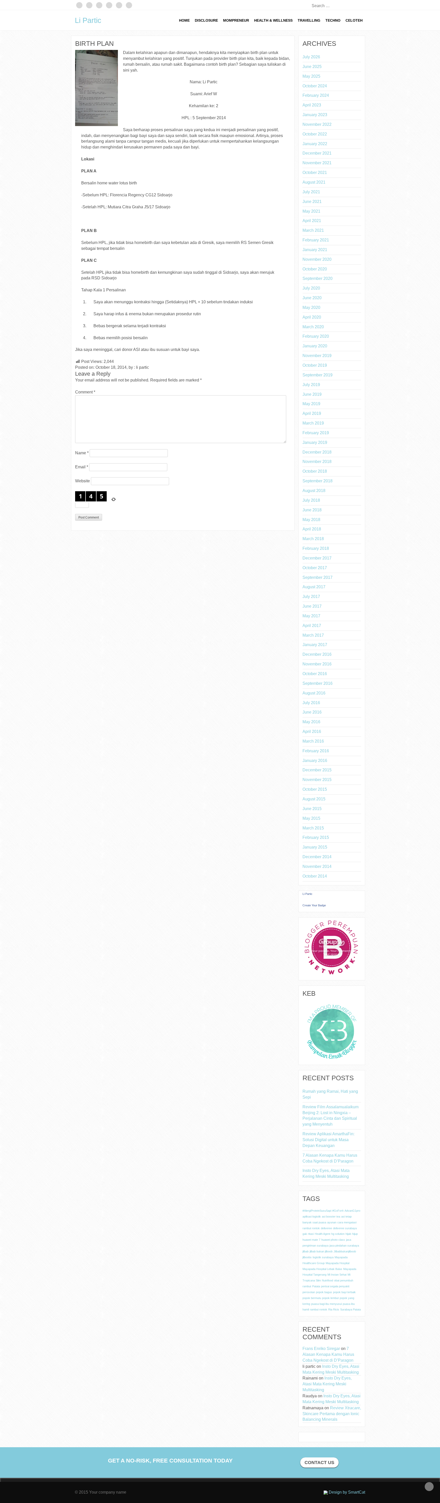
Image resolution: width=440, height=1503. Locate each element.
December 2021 (317, 153)
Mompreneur (236, 20)
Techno (332, 20)
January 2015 (314, 847)
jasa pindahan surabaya (344, 1245)
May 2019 (311, 404)
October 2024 (314, 86)
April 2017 (311, 625)
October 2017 (314, 568)
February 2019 (315, 433)
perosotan (308, 1292)
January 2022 (314, 144)
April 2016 (311, 731)
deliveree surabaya (345, 1228)
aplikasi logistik (311, 1216)
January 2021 (314, 250)
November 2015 (317, 779)
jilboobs (307, 1257)
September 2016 (317, 683)
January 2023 (314, 115)
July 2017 (311, 596)
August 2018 (313, 490)
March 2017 (313, 635)
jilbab (305, 1251)
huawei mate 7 (311, 1239)
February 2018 (315, 548)
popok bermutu (311, 1298)
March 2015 (313, 828)
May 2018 (311, 519)
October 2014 (314, 876)
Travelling (309, 20)
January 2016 (314, 760)
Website (82, 481)
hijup (355, 1233)
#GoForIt (337, 1210)
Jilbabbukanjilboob (345, 1251)
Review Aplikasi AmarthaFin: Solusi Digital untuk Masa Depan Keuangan (328, 1140)
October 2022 (314, 134)
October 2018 (314, 471)
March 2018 (313, 539)
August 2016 (313, 693)
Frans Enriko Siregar (321, 1348)
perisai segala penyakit (335, 1286)
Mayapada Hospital (337, 1263)
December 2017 (317, 558)
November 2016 (317, 664)
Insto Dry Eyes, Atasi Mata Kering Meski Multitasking (326, 1173)
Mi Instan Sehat (337, 1274)
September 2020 (317, 278)
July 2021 (311, 192)
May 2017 (311, 616)
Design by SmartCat (346, 1492)
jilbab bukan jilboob (321, 1251)
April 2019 (311, 413)
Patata (316, 1286)
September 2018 (317, 481)
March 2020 (313, 327)
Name (82, 453)
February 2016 (315, 751)
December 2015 (317, 770)
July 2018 (311, 500)
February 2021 (315, 240)
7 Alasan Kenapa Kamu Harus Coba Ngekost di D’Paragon (329, 1158)
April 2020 (311, 317)
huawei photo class (333, 1239)
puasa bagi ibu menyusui (326, 1303)
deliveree (326, 1228)
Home (184, 20)
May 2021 (311, 211)
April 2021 (311, 220)
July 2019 (311, 384)
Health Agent (322, 1233)
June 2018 (312, 510)
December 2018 (317, 452)
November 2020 (317, 259)
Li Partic (88, 20)
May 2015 (311, 818)
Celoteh (354, 20)
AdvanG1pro (352, 1210)
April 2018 (311, 529)
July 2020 (311, 288)
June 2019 (312, 394)
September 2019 (317, 375)
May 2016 (311, 722)
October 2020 (314, 269)
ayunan (331, 1222)
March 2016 (313, 741)
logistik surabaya (323, 1257)
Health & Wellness (273, 20)
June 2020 (312, 298)
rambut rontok (318, 1309)
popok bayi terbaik (344, 1292)
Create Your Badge (314, 905)
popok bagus (324, 1292)
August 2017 (313, 587)
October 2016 (314, 674)
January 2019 (314, 442)
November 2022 (317, 124)
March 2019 (313, 423)
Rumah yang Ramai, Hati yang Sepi (330, 1094)
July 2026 (311, 57)
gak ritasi (308, 1233)
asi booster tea (331, 1216)
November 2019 (317, 355)
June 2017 (312, 606)
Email (81, 467)
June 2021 (312, 201)
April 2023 (311, 105)
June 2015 (312, 809)
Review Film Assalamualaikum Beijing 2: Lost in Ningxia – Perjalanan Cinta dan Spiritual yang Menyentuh (330, 1116)
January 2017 (314, 645)
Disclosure (206, 20)
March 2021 (313, 230)
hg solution (338, 1233)
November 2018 (317, 461)
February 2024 (315, 95)
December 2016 (317, 654)
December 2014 (317, 857)
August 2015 (313, 799)
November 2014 (317, 866)
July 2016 (311, 703)
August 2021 (313, 182)
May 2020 (311, 307)
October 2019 (314, 365)
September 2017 (317, 577)
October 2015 (314, 789)
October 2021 (314, 172)
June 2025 (312, 66)
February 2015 (315, 837)
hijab (348, 1233)
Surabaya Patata (350, 1309)
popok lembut (330, 1298)
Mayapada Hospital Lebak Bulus (322, 1268)
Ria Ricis (333, 1309)
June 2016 (312, 712)
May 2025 (311, 76)
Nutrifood (327, 1280)
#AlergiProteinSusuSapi (316, 1210)
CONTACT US (319, 1462)
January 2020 (314, 346)
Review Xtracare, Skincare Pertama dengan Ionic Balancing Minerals (331, 1414)
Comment (85, 392)
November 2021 (317, 163)
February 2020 (315, 336)
